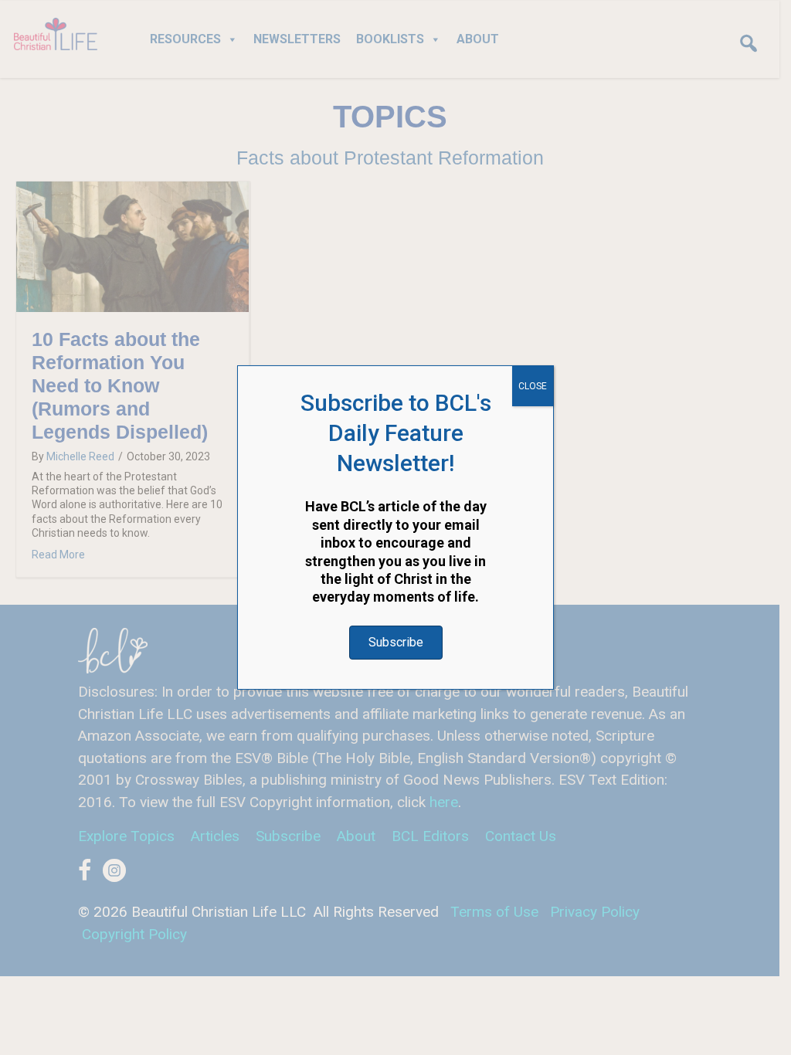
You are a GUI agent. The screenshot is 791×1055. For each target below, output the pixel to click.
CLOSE (532, 386)
